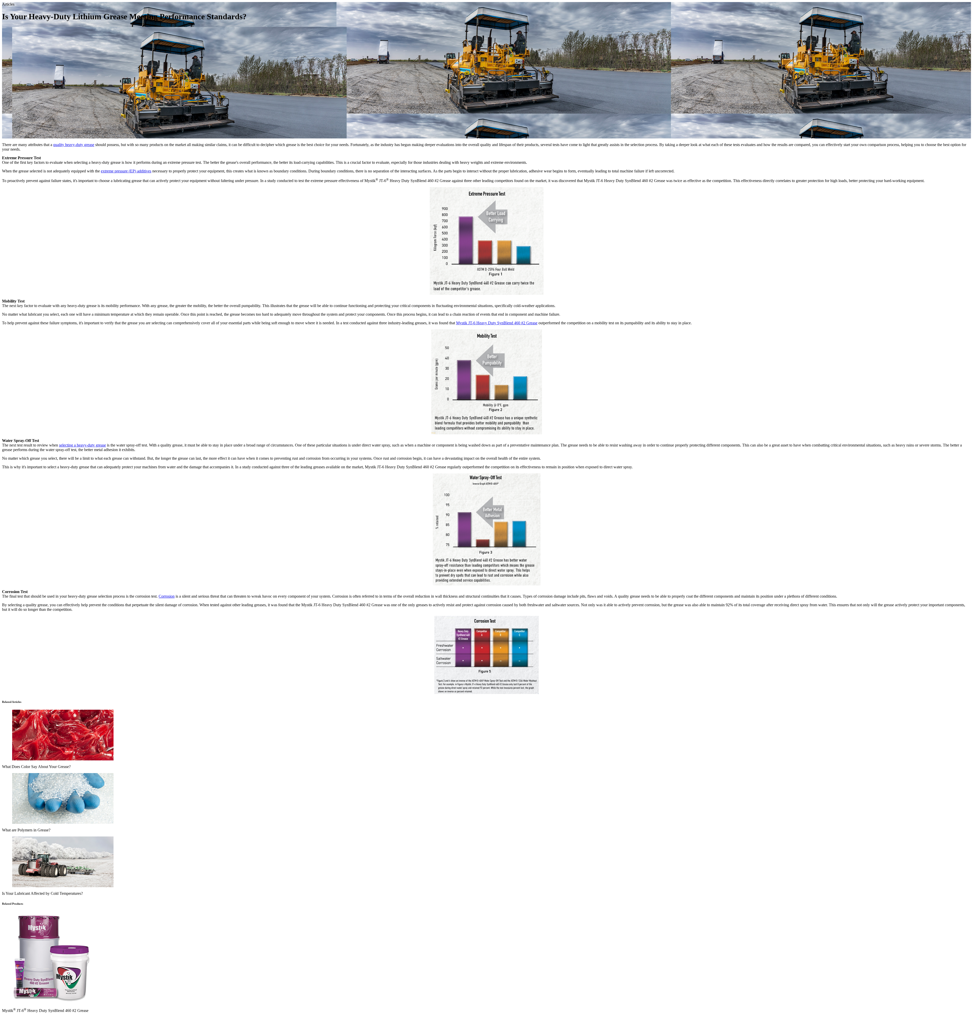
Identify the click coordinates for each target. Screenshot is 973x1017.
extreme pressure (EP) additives (126, 171)
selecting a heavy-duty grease (82, 445)
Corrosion (167, 596)
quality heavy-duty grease (73, 144)
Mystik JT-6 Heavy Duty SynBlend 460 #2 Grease (496, 323)
